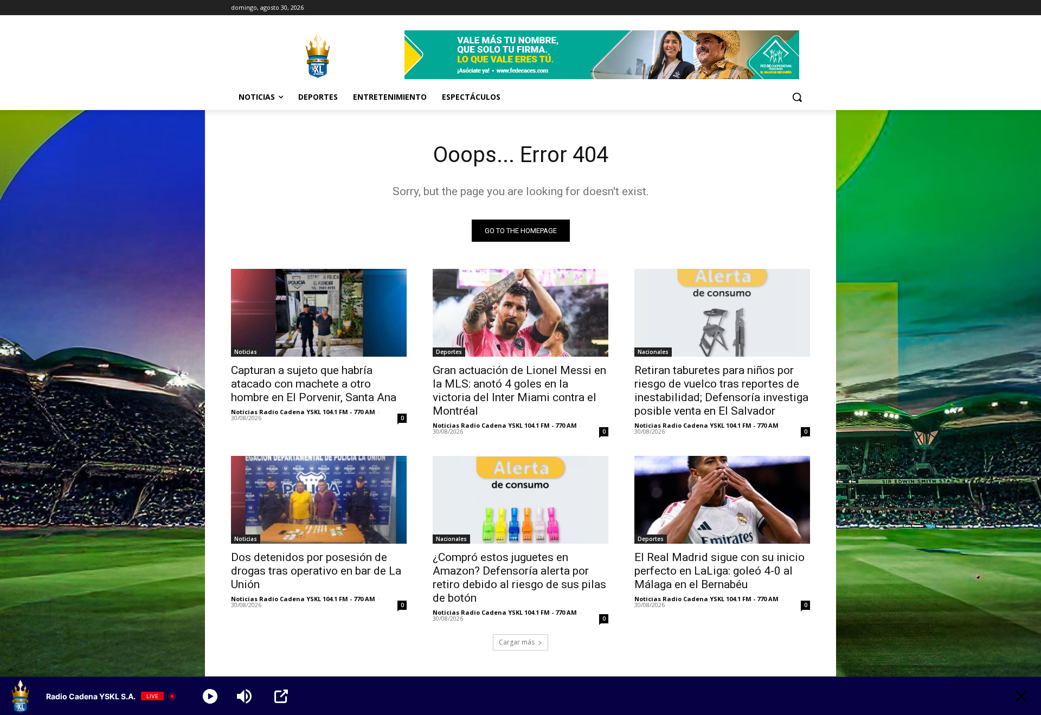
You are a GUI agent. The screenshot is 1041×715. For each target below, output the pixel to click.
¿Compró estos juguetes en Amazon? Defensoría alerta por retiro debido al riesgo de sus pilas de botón (519, 577)
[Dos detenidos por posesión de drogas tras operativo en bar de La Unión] (319, 500)
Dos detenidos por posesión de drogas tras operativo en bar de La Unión (316, 571)
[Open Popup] (281, 696)
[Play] (210, 696)
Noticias (245, 352)
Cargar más (517, 642)
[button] (797, 97)
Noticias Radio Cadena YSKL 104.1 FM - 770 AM (303, 412)
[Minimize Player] (1021, 696)
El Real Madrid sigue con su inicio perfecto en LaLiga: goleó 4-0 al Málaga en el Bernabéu (719, 571)
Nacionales (653, 352)
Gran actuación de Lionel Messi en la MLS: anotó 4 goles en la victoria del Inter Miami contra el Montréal (519, 390)
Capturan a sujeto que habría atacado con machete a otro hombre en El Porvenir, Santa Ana (313, 384)
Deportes (449, 352)
